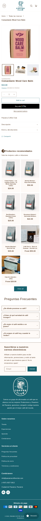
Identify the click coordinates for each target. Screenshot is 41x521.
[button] (4, 6)
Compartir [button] (7, 136)
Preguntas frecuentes (9, 452)
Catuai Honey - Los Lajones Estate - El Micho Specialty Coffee (11, 183)
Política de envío (8, 461)
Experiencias (6, 429)
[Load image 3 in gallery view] (33, 70)
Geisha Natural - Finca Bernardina (30, 181)
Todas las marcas (15, 16)
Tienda (4, 424)
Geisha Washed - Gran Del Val (10, 247)
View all (20, 289)
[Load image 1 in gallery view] (8, 70)
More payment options (20, 111)
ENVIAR (32, 369)
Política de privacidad (9, 456)
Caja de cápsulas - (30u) (11, 277)
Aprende (5, 434)
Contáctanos (6, 438)
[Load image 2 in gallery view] (20, 70)
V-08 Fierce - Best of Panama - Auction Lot (30, 247)
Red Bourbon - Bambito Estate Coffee (11, 216)
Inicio (4, 16)
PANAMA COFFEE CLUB (17, 516)
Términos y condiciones (10, 466)
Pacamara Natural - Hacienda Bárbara (30, 215)
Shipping (4, 87)
